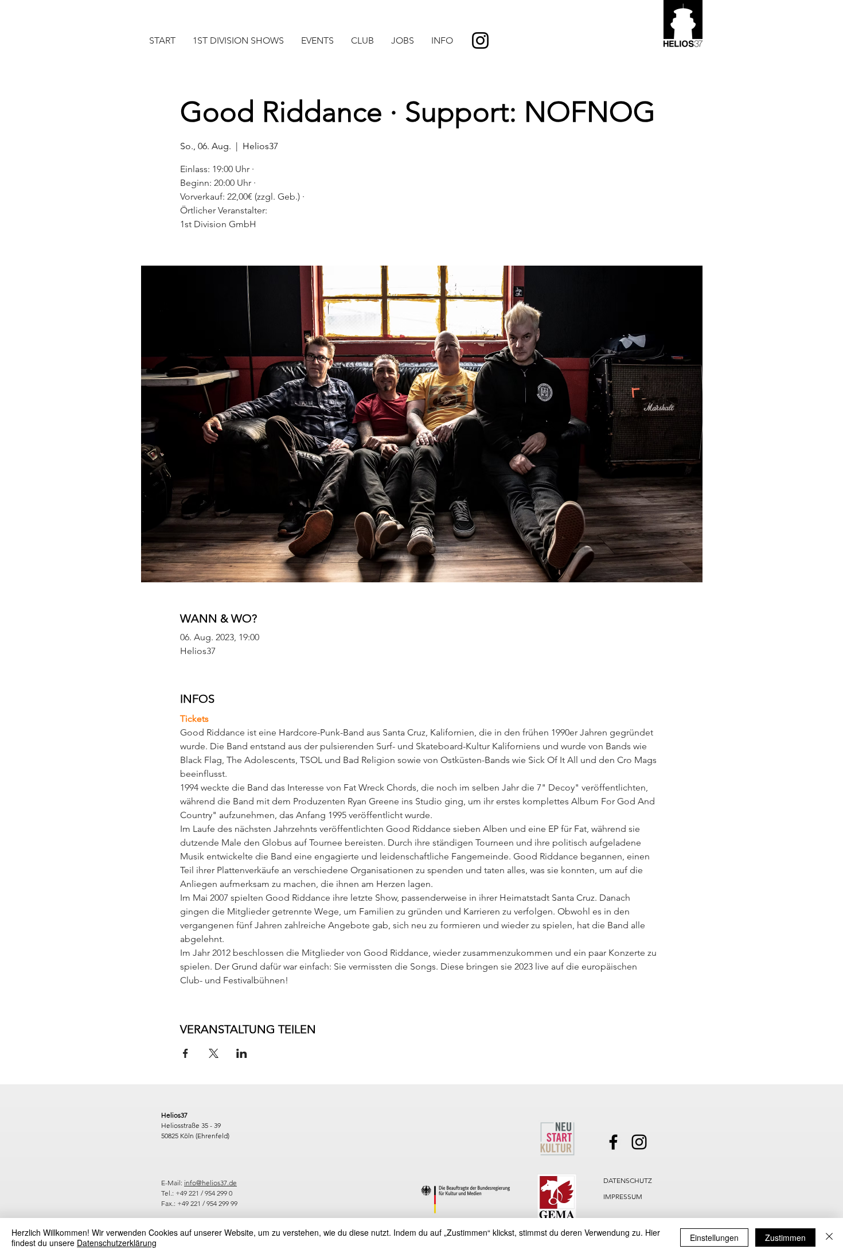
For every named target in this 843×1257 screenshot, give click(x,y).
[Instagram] (480, 40)
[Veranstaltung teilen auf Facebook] (185, 1053)
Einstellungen (714, 1237)
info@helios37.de (210, 1182)
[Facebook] (613, 1142)
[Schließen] (829, 1237)
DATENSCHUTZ (627, 1180)
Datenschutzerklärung (117, 1242)
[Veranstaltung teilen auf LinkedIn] (241, 1053)
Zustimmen (785, 1237)
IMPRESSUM (622, 1196)
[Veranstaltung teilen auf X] (213, 1053)
